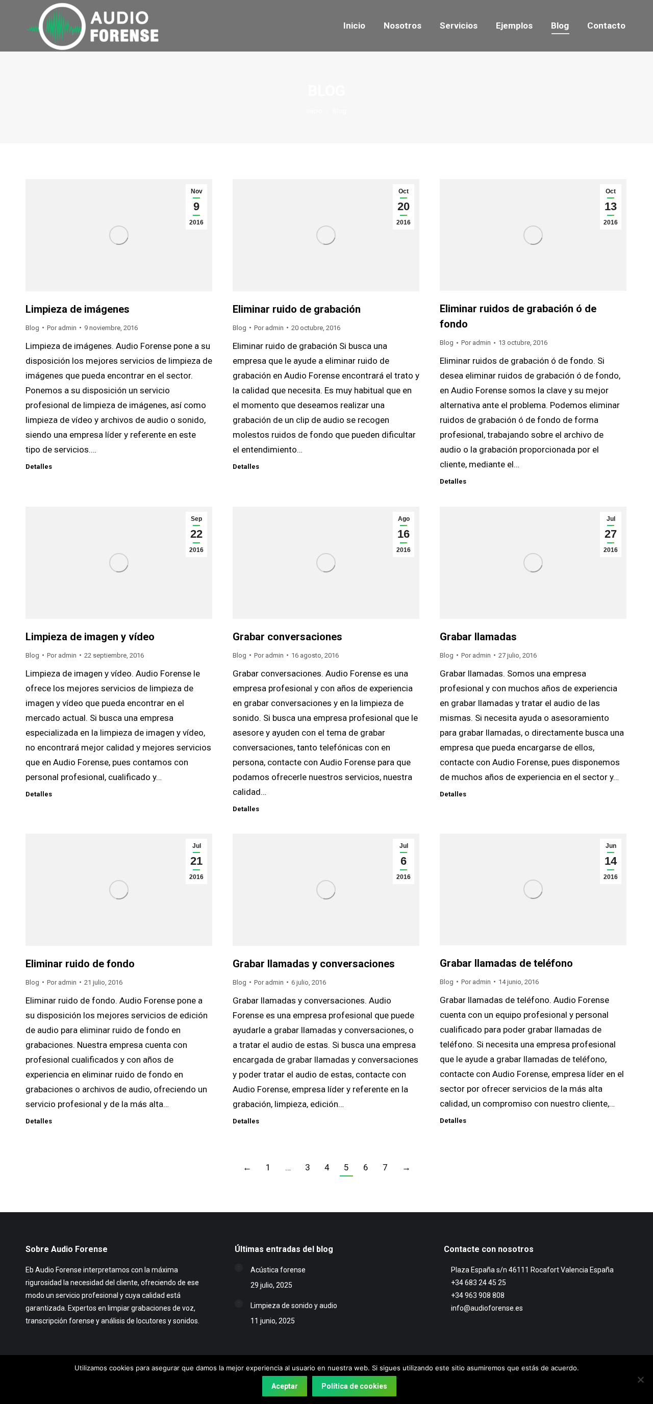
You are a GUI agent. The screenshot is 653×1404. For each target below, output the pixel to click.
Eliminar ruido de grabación (297, 309)
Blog (32, 328)
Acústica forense (278, 1270)
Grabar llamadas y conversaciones (314, 964)
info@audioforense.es (487, 1308)
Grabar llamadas (478, 637)
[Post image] (239, 1268)
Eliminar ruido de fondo (80, 964)
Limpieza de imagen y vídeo (90, 637)
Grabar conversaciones (287, 637)
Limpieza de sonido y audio (293, 1305)
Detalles (39, 466)
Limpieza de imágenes (78, 309)
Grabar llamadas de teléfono (506, 963)
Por (62, 328)
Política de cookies (354, 1386)
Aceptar (284, 1386)
